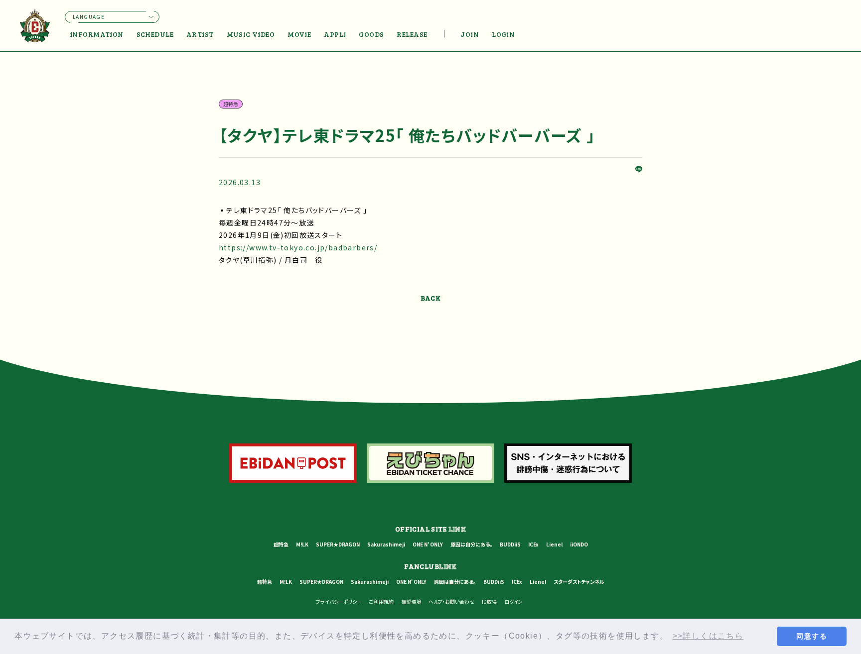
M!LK (302, 544)
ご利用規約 (381, 601)
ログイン (513, 601)
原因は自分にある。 (471, 544)
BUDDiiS (510, 544)
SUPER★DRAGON (338, 544)
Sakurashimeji (386, 544)
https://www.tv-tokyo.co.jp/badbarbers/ (298, 247)
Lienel (554, 544)
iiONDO (579, 544)
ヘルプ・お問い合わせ (451, 601)
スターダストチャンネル (579, 581)
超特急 (281, 544)
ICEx (533, 544)
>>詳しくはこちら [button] (708, 636)
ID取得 (489, 601)
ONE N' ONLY (428, 544)
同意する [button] (811, 636)
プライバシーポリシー (339, 601)
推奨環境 (411, 601)
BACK (431, 298)
